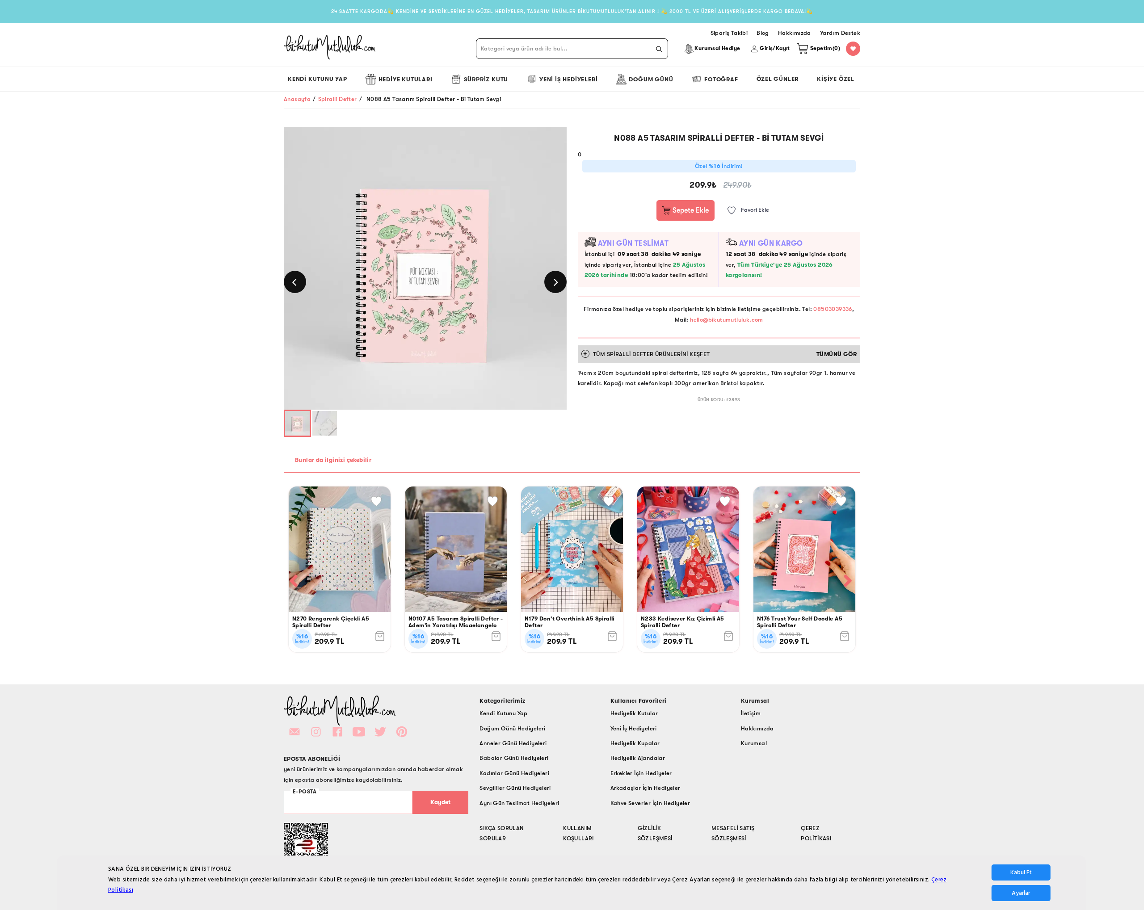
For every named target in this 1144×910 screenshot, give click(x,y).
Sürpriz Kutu (486, 79)
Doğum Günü (651, 79)
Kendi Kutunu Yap (317, 78)
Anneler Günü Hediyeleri (513, 743)
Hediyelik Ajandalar (637, 758)
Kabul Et (1021, 872)
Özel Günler (778, 78)
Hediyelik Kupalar (635, 743)
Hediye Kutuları (406, 79)
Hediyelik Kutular (634, 713)
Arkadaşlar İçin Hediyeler (645, 787)
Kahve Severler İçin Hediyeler (650, 803)
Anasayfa (297, 99)
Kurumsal (754, 743)
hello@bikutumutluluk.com (726, 319)
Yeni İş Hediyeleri (568, 79)
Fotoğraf (721, 79)
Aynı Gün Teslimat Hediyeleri (519, 803)
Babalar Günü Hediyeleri (513, 758)
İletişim (751, 713)
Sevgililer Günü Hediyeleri (515, 787)
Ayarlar (1021, 893)
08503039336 (832, 309)
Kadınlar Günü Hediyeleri (514, 773)
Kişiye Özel (835, 78)
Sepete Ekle (690, 210)
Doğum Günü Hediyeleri (512, 728)
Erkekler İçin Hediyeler (641, 773)
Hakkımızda (757, 728)
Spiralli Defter (337, 99)
